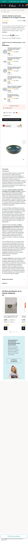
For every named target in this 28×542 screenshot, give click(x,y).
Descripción (5, 169)
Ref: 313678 (16, 80)
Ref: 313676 (16, 61)
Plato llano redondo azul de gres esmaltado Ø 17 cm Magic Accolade (15, 77)
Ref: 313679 (16, 70)
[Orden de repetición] (23, 5)
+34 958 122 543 (8, 108)
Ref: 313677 (16, 88)
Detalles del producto (7, 279)
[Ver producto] (5, 328)
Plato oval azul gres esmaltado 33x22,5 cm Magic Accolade (15, 87)
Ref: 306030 (16, 51)
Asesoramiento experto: (17, 1)
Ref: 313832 (6, 326)
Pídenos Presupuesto (14, 360)
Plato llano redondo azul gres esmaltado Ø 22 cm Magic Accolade (14, 68)
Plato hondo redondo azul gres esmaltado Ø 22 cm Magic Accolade (15, 58)
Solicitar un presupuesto (14, 536)
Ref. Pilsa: (20, 20)
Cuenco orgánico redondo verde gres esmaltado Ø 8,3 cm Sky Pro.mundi (11, 317)
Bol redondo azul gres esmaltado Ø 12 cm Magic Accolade (13, 95)
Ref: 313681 (16, 98)
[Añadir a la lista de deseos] (2, 531)
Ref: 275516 (24, 326)
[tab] (14, 169)
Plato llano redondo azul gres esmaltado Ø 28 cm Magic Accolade (14, 49)
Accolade (4, 22)
